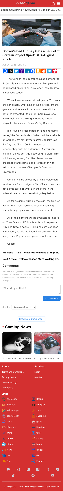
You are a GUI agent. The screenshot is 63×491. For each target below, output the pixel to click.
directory (11, 427)
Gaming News (21, 9)
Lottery (40, 438)
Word (9, 432)
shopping (41, 416)
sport (39, 410)
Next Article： (31, 258)
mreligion (40, 404)
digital (39, 449)
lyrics (39, 444)
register (38, 377)
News (9, 449)
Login (37, 372)
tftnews (10, 444)
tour (38, 432)
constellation (13, 416)
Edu (9, 461)
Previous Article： (31, 252)
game (39, 421)
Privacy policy (9, 377)
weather (11, 404)
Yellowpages (13, 410)
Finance (40, 461)
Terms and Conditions (13, 372)
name (9, 421)
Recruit (39, 399)
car (8, 455)
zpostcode (12, 399)
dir (37, 455)
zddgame (6, 9)
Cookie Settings (10, 382)
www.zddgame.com (33, 487)
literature (40, 427)
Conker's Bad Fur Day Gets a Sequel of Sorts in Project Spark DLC (46, 9)
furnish (10, 438)
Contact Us (7, 387)
